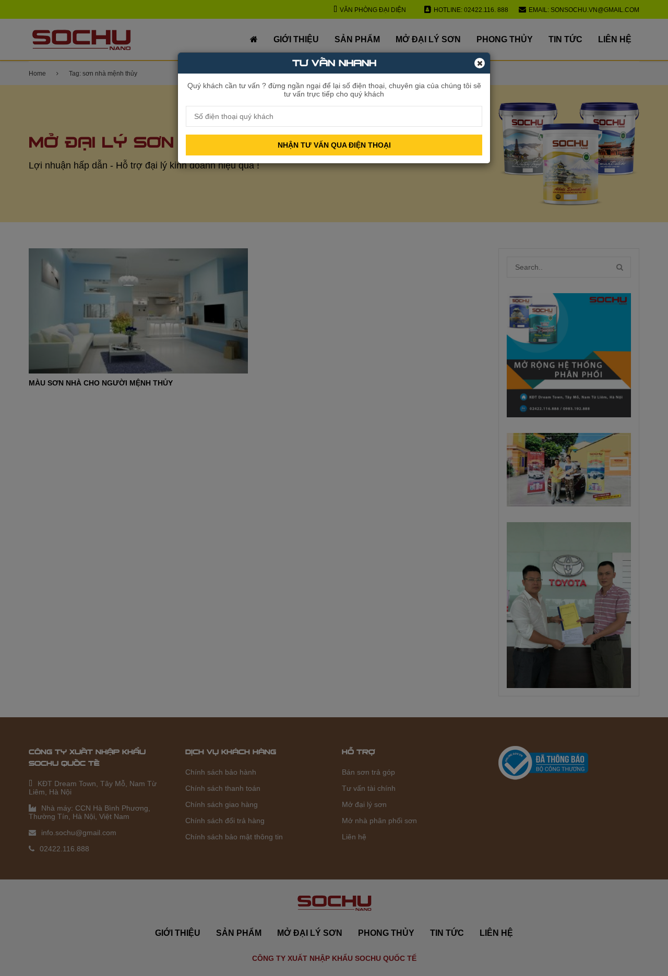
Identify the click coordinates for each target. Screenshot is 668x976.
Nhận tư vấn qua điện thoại (334, 145)
